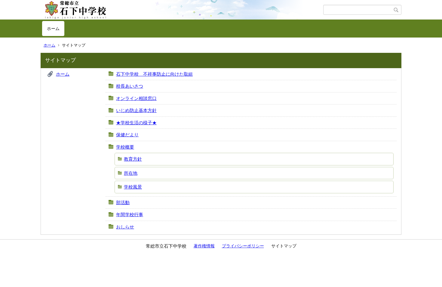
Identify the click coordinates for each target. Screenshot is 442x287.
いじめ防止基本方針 (136, 110)
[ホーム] (182, 10)
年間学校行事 (129, 214)
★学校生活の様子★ (136, 122)
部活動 (123, 202)
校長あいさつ (129, 86)
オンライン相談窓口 (136, 98)
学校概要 (125, 147)
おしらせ (125, 226)
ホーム (53, 28)
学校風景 (133, 186)
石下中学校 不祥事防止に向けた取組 (154, 74)
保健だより (127, 134)
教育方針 (133, 159)
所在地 (130, 173)
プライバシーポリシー (243, 245)
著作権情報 (204, 245)
